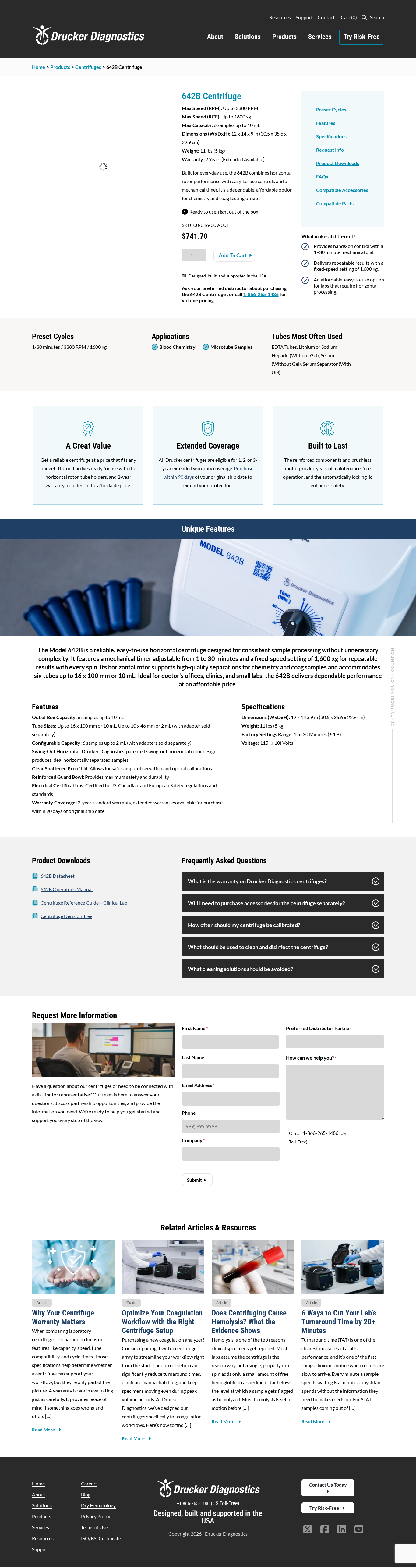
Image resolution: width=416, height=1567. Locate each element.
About (215, 37)
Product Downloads (337, 163)
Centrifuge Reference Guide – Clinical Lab (84, 902)
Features (325, 123)
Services (320, 37)
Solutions (248, 37)
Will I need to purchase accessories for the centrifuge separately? (266, 903)
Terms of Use (94, 1527)
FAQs (322, 176)
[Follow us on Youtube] (359, 1529)
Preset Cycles (331, 109)
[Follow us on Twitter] (307, 1529)
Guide (131, 1302)
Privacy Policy (95, 1516)
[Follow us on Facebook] (325, 1529)
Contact (326, 17)
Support (304, 17)
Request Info (330, 150)
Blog (85, 1494)
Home (38, 1483)
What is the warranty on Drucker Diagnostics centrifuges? (257, 881)
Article (42, 1302)
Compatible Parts (335, 203)
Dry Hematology (98, 1505)
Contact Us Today (328, 1485)
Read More (44, 1429)
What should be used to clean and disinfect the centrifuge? (258, 947)
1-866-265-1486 (261, 294)
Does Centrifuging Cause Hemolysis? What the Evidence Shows (249, 1321)
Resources (280, 17)
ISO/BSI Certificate (101, 1538)
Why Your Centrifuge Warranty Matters (63, 1317)
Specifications (331, 136)
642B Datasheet (58, 876)
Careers (89, 1483)
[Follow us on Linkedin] (342, 1529)
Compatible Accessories (342, 190)
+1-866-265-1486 (194, 1503)
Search (376, 17)
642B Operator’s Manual (67, 889)
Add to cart (233, 255)
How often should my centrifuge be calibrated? (244, 925)
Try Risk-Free (362, 37)
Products (284, 37)
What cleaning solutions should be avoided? (240, 968)
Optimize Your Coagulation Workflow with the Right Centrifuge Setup (162, 1321)
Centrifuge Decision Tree (66, 916)
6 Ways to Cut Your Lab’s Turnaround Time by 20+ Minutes (338, 1321)
